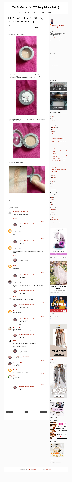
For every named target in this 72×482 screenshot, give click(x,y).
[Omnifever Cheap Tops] (58, 356)
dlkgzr (14, 296)
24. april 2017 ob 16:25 (17, 312)
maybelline (53, 202)
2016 (52, 179)
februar (53, 175)
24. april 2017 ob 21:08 (17, 342)
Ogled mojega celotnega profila (59, 37)
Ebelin (52, 212)
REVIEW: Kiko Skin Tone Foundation (58, 162)
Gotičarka (15, 255)
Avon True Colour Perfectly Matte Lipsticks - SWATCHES (58, 89)
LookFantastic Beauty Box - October (57, 108)
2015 (52, 181)
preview (52, 190)
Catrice (52, 195)
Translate (58, 463)
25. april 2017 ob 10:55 (18, 364)
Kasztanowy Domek (17, 229)
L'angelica (53, 221)
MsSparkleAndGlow (17, 310)
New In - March (54, 165)
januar (53, 177)
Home (20, 12)
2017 (52, 120)
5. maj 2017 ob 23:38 (16, 377)
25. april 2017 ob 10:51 (24, 276)
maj (53, 134)
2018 (52, 118)
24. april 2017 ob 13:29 (17, 298)
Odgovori (42, 221)
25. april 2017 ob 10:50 (24, 260)
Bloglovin (15, 218)
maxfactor (53, 209)
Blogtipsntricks (49, 469)
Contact (50, 12)
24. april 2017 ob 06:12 (17, 266)
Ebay (52, 216)
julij (53, 131)
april (53, 136)
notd (52, 199)
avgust (53, 129)
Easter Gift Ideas (55, 167)
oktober (53, 125)
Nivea (52, 205)
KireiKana (15, 369)
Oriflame (52, 194)
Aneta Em (15, 265)
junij (53, 133)
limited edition (53, 192)
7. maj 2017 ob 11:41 (23, 388)
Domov (26, 411)
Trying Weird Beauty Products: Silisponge (59, 158)
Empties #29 (54, 153)
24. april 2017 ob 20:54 (17, 329)
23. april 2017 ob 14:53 (17, 231)
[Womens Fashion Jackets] (58, 397)
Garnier (52, 214)
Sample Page (28, 12)
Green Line (53, 207)
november (54, 123)
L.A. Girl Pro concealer (55, 222)
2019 (52, 116)
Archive (43, 12)
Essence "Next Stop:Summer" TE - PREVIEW (59, 144)
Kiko (52, 210)
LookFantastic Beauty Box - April (57, 163)
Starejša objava (43, 411)
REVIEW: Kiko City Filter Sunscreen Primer (59, 169)
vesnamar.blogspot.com (18, 280)
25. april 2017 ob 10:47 (24, 225)
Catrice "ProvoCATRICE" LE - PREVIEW (58, 160)
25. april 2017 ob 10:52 (24, 291)
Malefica (15, 246)
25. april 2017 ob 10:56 (24, 320)
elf (51, 204)
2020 (52, 114)
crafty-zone (16, 340)
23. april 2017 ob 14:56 (17, 248)
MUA (52, 217)
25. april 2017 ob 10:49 (24, 242)
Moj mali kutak (16, 382)
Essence (52, 189)
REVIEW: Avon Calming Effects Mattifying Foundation (57, 98)
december (54, 121)
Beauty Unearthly (17, 327)
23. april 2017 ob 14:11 (17, 213)
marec (53, 173)
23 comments (31, 25)
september (54, 127)
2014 (52, 183)
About (36, 12)
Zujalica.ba (15, 375)
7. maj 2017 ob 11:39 (23, 351)
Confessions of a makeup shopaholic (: (36, 7)
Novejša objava (9, 411)
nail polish (53, 200)
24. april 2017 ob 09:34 (17, 282)
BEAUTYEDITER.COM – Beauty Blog (20, 211)
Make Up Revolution (54, 219)
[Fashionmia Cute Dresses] (55, 359)
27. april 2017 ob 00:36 (17, 370)
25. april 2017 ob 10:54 (18, 357)
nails (52, 197)
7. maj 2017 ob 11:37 (23, 335)
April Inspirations (55, 171)
